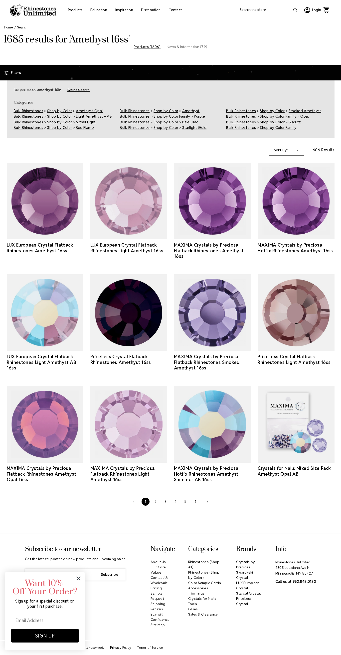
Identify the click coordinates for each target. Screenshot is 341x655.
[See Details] (44, 234)
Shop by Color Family (172, 116)
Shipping (158, 604)
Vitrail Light (86, 122)
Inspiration (124, 10)
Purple (199, 116)
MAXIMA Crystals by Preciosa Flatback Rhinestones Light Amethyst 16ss (122, 473)
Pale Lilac (190, 122)
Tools (192, 604)
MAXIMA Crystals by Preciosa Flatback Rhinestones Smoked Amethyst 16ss (207, 362)
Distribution (151, 10)
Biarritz (295, 122)
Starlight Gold (194, 127)
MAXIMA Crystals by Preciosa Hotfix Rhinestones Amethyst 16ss (295, 248)
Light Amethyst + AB (94, 116)
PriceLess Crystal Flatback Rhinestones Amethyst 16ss (120, 359)
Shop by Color (59, 110)
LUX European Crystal (247, 585)
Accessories (198, 588)
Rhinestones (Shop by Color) (204, 575)
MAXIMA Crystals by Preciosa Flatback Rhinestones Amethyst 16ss (208, 250)
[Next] (207, 502)
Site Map (158, 625)
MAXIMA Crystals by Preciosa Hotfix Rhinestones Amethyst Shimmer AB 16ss (206, 473)
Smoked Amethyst (305, 110)
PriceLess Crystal (244, 601)
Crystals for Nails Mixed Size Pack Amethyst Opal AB (294, 471)
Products (75, 10)
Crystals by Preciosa (245, 564)
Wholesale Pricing (159, 585)
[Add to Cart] (121, 346)
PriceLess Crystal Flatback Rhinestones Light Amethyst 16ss (294, 359)
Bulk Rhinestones (28, 110)
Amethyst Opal (89, 110)
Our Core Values (158, 570)
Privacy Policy (120, 648)
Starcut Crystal (248, 593)
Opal (304, 116)
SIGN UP (45, 636)
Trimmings (196, 593)
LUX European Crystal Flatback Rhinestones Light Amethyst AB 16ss (41, 362)
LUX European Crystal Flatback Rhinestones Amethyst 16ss (40, 248)
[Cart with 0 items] (326, 10)
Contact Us (160, 577)
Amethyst (190, 110)
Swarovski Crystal (244, 575)
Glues (193, 609)
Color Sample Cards (204, 583)
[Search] (295, 10)
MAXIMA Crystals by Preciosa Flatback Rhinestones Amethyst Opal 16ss (41, 473)
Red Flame (85, 127)
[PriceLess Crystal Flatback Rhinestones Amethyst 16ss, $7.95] (128, 312)
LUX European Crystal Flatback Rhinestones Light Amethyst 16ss (126, 248)
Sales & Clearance (203, 614)
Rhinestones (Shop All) (204, 564)
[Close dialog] (78, 578)
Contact (175, 10)
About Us (158, 562)
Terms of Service (150, 648)
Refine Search (78, 90)
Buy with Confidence (160, 617)
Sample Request (157, 596)
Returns (157, 609)
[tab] (147, 46)
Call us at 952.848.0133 (295, 581)
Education (98, 10)
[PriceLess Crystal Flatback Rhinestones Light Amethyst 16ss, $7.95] (296, 312)
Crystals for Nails (202, 598)
